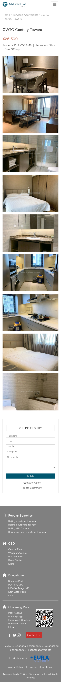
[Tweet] (14, 635)
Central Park (15, 549)
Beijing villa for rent (18, 528)
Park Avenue (15, 612)
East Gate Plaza (17, 591)
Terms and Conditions (39, 667)
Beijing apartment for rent (22, 521)
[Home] (14, 4)
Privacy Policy (15, 667)
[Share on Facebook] (10, 635)
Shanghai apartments (28, 646)
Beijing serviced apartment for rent (27, 531)
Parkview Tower (17, 623)
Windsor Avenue (17, 552)
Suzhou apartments (39, 649)
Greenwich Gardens (19, 620)
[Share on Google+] (19, 635)
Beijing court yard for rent (22, 524)
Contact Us (33, 635)
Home (6, 14)
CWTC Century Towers (22, 29)
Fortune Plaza (15, 556)
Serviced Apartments (25, 14)
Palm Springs (15, 616)
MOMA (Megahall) (18, 588)
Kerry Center (15, 560)
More (11, 563)
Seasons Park (15, 580)
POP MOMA (15, 584)
